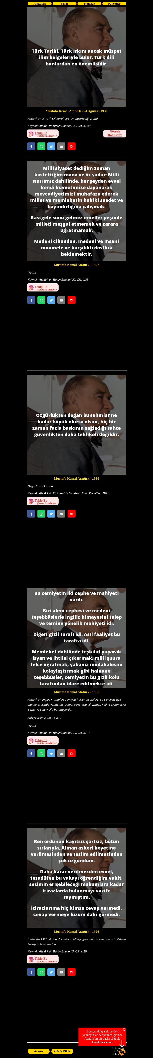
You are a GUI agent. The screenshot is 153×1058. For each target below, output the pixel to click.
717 (116, 1051)
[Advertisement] (76, 338)
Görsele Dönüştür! (115, 133)
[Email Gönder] (61, 146)
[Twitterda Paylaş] (51, 146)
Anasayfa (39, 3)
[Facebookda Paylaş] (31, 146)
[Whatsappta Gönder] (41, 146)
